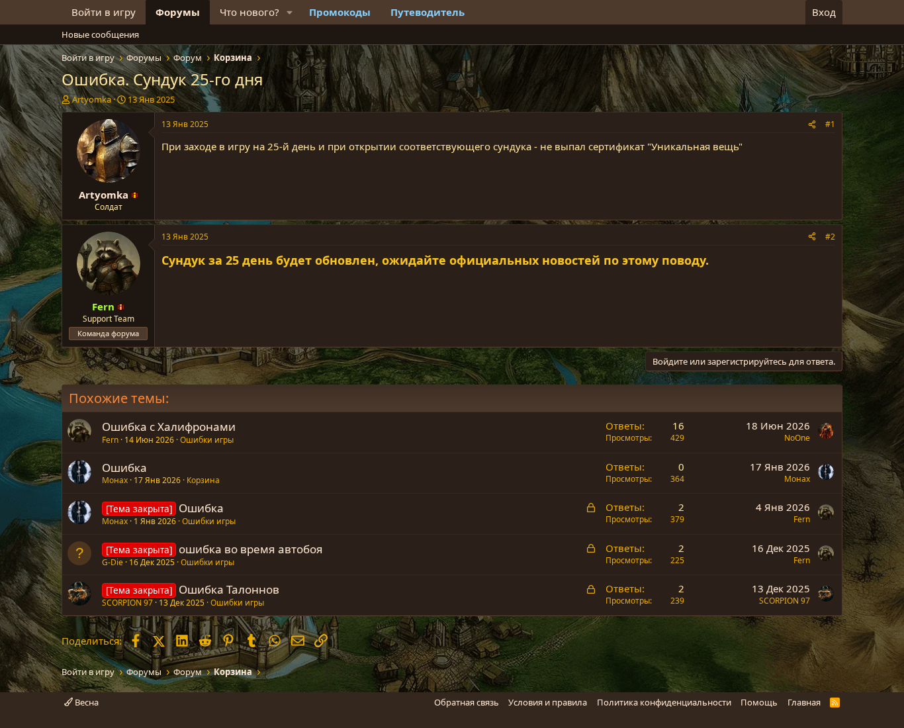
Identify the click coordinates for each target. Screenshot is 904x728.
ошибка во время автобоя (251, 549)
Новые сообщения (100, 34)
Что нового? (249, 12)
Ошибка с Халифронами (169, 426)
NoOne (797, 437)
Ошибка (124, 467)
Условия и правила (547, 702)
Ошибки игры (207, 439)
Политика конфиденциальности (664, 702)
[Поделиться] (812, 124)
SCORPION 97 (127, 602)
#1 (830, 124)
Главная (804, 702)
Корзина (203, 480)
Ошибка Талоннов (229, 589)
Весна (86, 702)
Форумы (178, 12)
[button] (290, 12)
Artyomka (91, 99)
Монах (115, 480)
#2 (830, 236)
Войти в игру (103, 12)
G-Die (112, 562)
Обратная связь (466, 702)
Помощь (759, 702)
